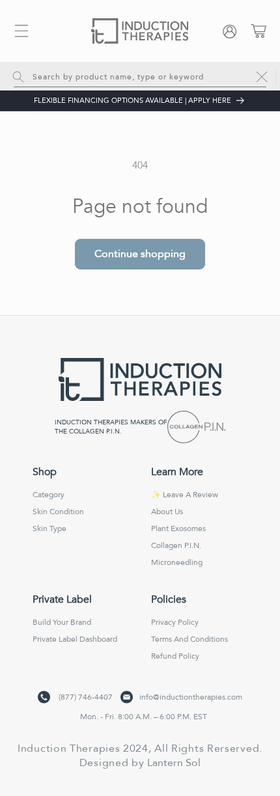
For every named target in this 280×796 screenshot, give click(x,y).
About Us (167, 511)
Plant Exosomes (178, 528)
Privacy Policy (175, 622)
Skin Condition (58, 511)
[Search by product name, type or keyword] (18, 76)
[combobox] (140, 75)
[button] (21, 31)
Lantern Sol (174, 763)
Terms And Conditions (189, 639)
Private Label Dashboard (75, 639)
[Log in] (232, 31)
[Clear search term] (261, 76)
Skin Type (49, 528)
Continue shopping (140, 254)
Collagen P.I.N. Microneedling (177, 554)
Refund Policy (175, 656)
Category (48, 494)
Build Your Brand (62, 622)
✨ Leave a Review (184, 494)
